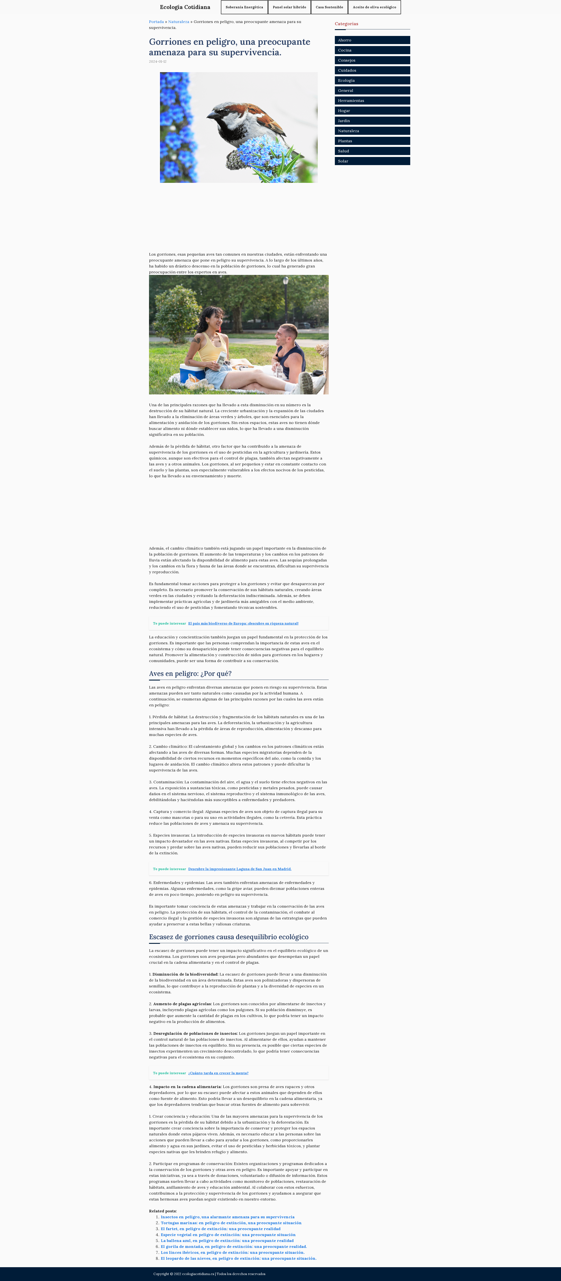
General (345, 90)
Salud (343, 150)
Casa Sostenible (329, 7)
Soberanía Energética (244, 7)
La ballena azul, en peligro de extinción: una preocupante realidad (227, 1240)
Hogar (344, 110)
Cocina (345, 50)
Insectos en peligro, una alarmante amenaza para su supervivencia (228, 1216)
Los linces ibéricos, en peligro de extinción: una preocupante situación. (233, 1252)
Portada (156, 21)
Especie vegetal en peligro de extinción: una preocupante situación (228, 1234)
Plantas (345, 140)
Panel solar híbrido (289, 7)
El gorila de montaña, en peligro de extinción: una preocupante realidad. (234, 1246)
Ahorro (344, 40)
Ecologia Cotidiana (185, 7)
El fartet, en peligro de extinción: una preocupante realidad (220, 1228)
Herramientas (351, 100)
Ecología (346, 80)
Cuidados (347, 70)
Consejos (346, 60)
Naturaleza (178, 21)
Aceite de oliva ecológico (374, 7)
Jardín (344, 120)
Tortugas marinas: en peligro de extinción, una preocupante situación (231, 1222)
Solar (343, 161)
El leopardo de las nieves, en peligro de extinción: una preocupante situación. (238, 1258)
